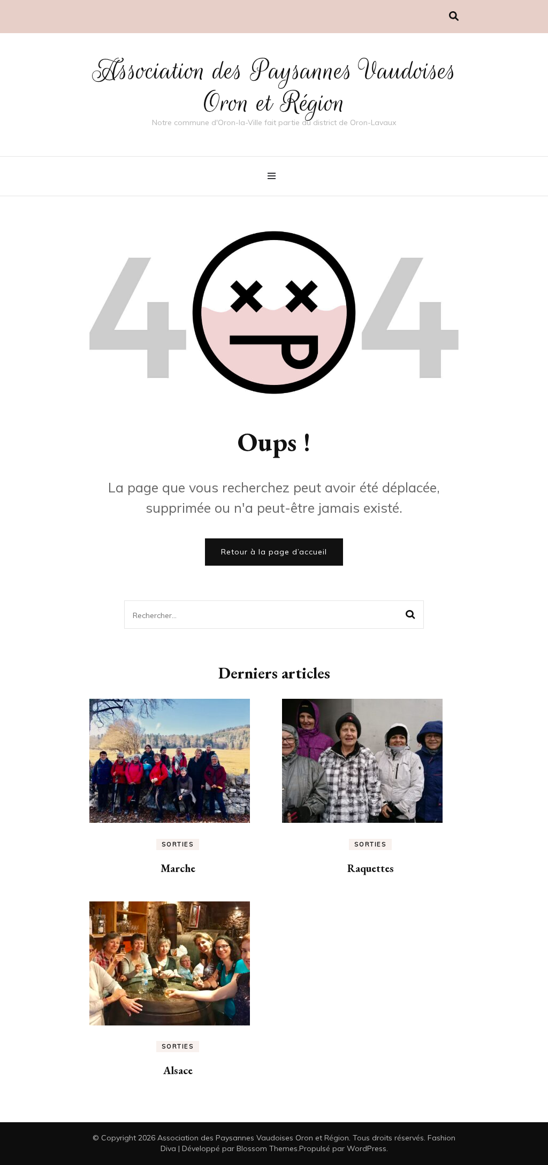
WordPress (366, 1148)
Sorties (178, 844)
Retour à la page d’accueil (274, 552)
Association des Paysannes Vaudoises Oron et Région (274, 86)
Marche (178, 868)
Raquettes (370, 868)
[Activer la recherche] (454, 16)
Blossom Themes (267, 1148)
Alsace (178, 1070)
